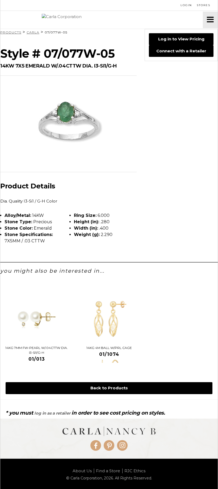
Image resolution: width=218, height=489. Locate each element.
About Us (82, 471)
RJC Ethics (134, 471)
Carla (33, 32)
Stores (203, 5)
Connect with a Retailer (181, 50)
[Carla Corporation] (101, 20)
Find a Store (108, 471)
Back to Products (109, 387)
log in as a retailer (52, 413)
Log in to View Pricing (181, 38)
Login (186, 5)
